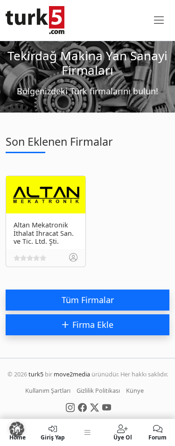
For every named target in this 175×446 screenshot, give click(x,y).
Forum (157, 436)
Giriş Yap (53, 436)
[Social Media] (70, 407)
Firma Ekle (92, 324)
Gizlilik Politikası (98, 390)
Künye (135, 390)
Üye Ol (122, 436)
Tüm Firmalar (88, 299)
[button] (17, 429)
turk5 (35, 374)
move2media (72, 374)
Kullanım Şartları (47, 390)
